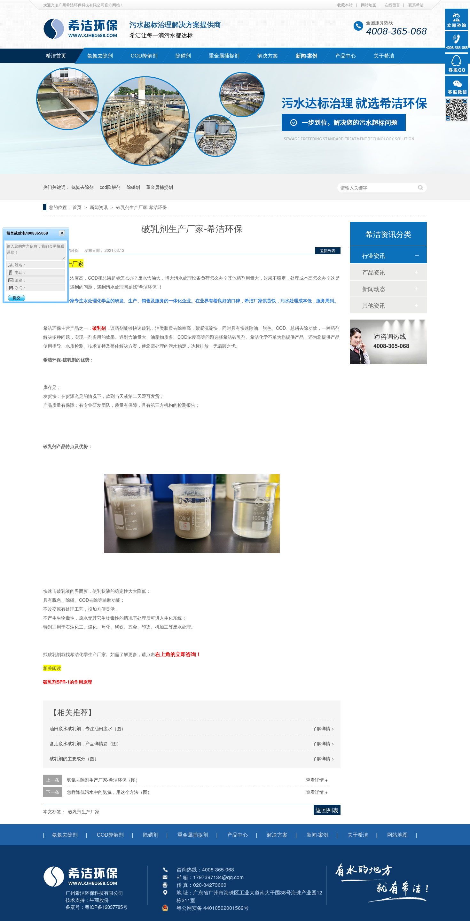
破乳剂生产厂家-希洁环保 (141, 207)
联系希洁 (416, 4)
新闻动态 (373, 288)
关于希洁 (384, 55)
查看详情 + (317, 780)
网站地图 (368, 4)
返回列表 (327, 250)
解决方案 (267, 55)
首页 (78, 207)
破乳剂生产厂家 (83, 811)
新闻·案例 (306, 55)
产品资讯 (373, 272)
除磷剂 (183, 55)
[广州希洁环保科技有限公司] (83, 887)
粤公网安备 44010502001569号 (212, 907)
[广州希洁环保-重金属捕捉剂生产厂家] (381, 906)
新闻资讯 (99, 207)
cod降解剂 (110, 187)
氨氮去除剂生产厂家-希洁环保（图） (103, 780)
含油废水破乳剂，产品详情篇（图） (85, 743)
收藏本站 (345, 4)
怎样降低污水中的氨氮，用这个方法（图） (109, 792)
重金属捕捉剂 (224, 55)
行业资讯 (373, 255)
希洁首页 (56, 55)
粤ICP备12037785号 (106, 906)
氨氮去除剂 (100, 55)
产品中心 (345, 55)
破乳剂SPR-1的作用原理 (67, 681)
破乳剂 (99, 328)
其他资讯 (373, 305)
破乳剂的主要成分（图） (74, 758)
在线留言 (392, 4)
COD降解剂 (144, 55)
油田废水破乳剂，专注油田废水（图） (88, 728)
